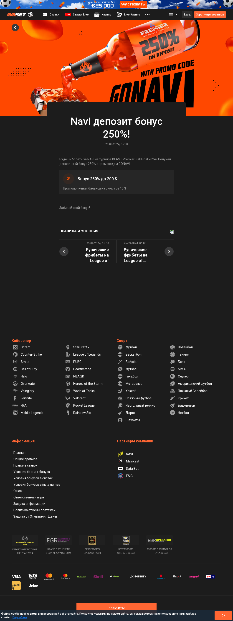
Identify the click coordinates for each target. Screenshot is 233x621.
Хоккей (131, 391)
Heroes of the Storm (88, 383)
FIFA (24, 405)
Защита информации (29, 504)
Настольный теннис (140, 405)
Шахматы (133, 420)
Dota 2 (25, 347)
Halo (24, 376)
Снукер (183, 376)
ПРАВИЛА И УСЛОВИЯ (78, 231)
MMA (182, 369)
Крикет (183, 398)
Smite (25, 362)
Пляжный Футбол (139, 398)
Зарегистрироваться (210, 14)
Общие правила (25, 459)
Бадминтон (186, 405)
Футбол (131, 347)
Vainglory (27, 391)
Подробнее (20, 617)
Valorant (79, 398)
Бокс (181, 362)
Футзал (131, 369)
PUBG (77, 362)
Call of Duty (29, 369)
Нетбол (183, 413)
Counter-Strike (31, 354)
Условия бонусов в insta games (36, 484)
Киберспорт (22, 341)
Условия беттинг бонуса (31, 472)
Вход (187, 14)
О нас (17, 491)
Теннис (183, 354)
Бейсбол (132, 362)
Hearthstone (82, 369)
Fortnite (26, 398)
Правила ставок (25, 465)
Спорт (121, 341)
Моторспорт (135, 383)
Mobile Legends (32, 413)
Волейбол (185, 347)
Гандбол (132, 376)
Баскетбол (134, 354)
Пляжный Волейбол (193, 391)
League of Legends (87, 354)
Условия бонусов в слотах (33, 478)
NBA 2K (78, 376)
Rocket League (84, 405)
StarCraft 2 (81, 347)
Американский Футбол (195, 383)
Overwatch (28, 383)
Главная (19, 452)
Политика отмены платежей (34, 510)
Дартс (130, 413)
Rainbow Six (82, 413)
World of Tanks (84, 391)
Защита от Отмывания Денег (35, 516)
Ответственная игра (28, 497)
